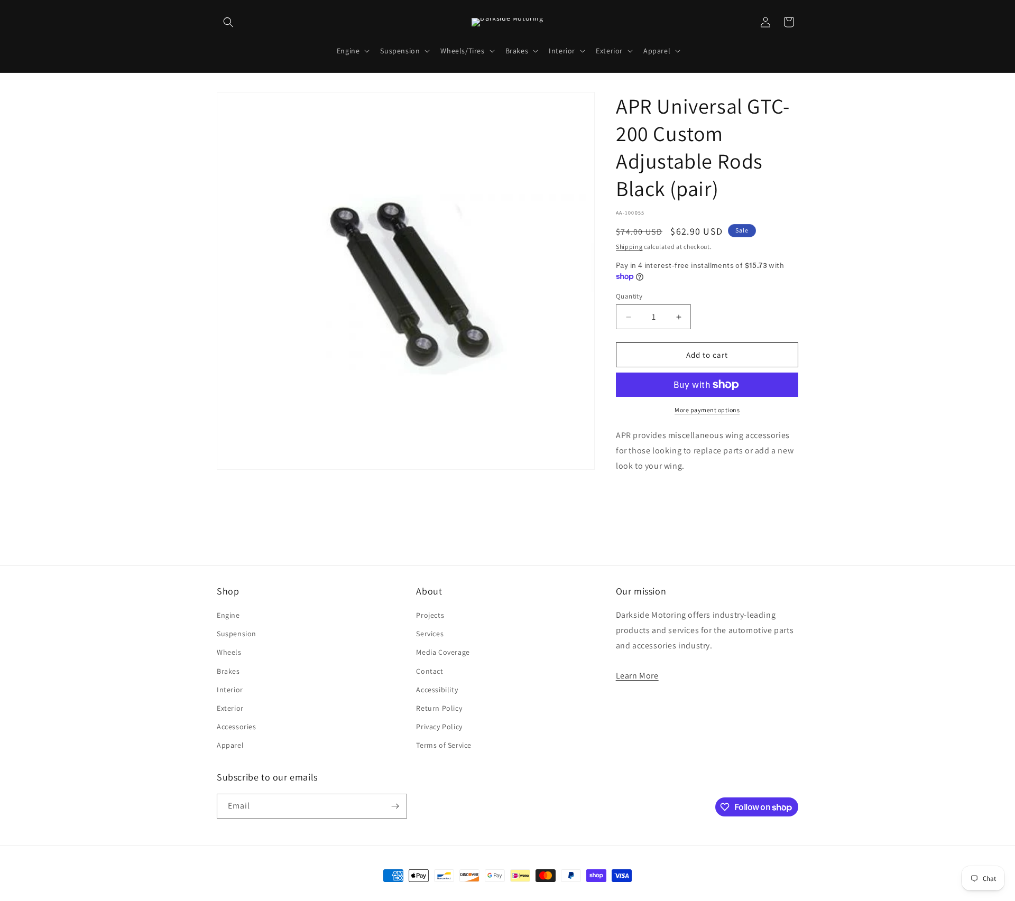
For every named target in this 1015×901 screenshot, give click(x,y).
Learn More (637, 675)
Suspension (236, 633)
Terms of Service (444, 745)
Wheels (229, 652)
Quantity (629, 296)
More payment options (707, 410)
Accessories (236, 726)
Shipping (629, 246)
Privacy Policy (439, 726)
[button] (228, 22)
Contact (429, 671)
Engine (228, 615)
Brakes (228, 671)
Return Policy (439, 708)
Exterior (230, 708)
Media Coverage (442, 652)
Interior (230, 689)
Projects (430, 615)
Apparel (230, 745)
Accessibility (437, 689)
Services (430, 633)
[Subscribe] (395, 806)
